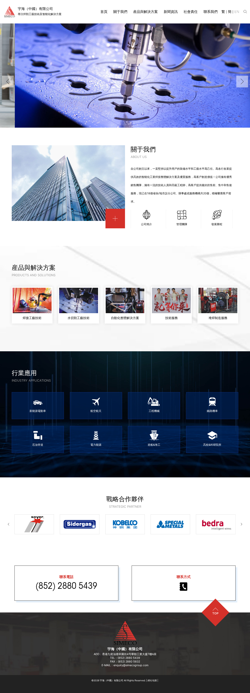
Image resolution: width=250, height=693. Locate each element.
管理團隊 (181, 224)
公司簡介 (146, 224)
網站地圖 (152, 680)
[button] (8, 81)
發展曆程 (216, 224)
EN (236, 12)
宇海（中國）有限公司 (125, 649)
